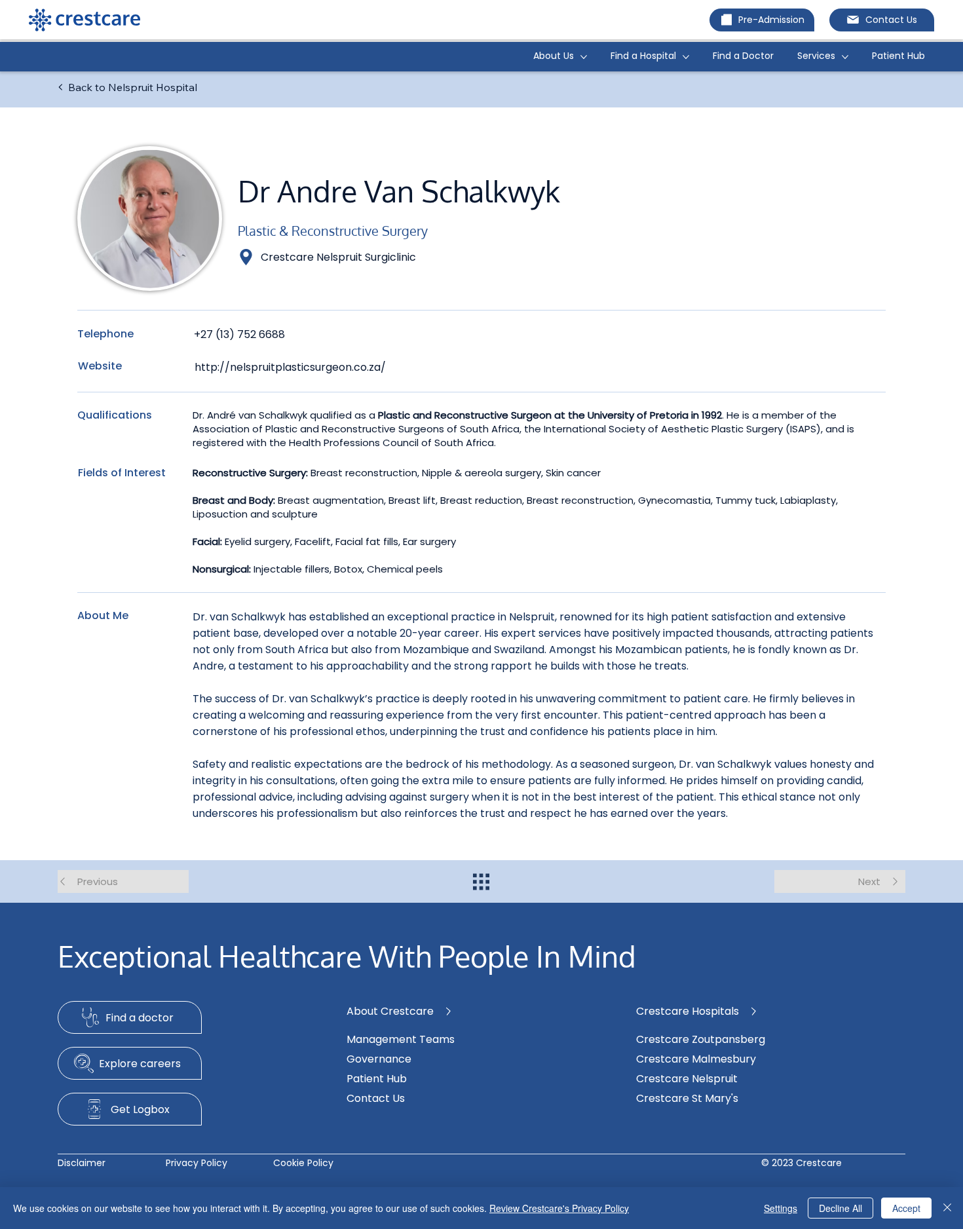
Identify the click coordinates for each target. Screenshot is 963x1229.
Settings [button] (780, 1208)
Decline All (840, 1208)
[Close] (947, 1208)
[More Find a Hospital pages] (686, 57)
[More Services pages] (845, 57)
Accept (906, 1208)
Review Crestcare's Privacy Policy (559, 1208)
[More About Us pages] (583, 57)
